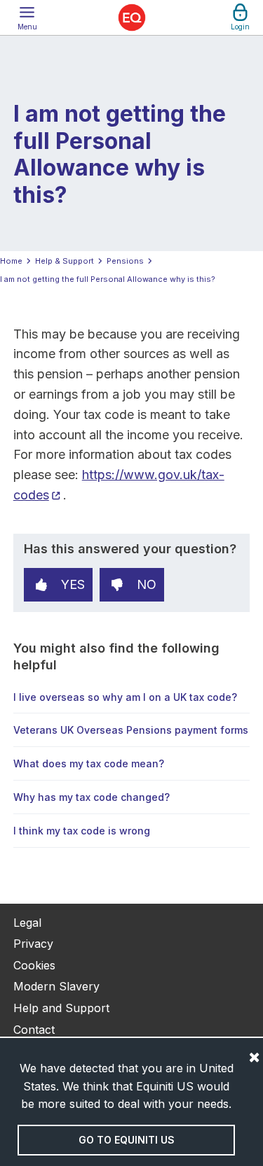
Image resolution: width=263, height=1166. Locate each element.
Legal (27, 923)
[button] (27, 17)
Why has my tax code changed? (91, 797)
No (146, 584)
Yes (73, 584)
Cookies (34, 965)
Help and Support (61, 1008)
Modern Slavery (56, 986)
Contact (34, 1030)
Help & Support (64, 261)
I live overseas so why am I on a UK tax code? (125, 697)
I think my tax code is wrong (81, 831)
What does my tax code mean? (88, 763)
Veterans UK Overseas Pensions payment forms (130, 730)
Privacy (33, 944)
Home (11, 261)
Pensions (125, 261)
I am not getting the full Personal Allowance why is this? (107, 279)
